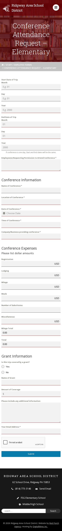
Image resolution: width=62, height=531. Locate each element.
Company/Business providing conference (21, 232)
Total (3, 340)
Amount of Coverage (10, 389)
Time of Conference (11, 220)
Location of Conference (13, 197)
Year (3, 105)
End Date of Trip (8, 117)
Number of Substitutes (12, 305)
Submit (31, 453)
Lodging (5, 271)
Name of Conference (11, 186)
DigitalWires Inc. (40, 526)
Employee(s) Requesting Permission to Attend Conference (28, 158)
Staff (9, 64)
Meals (4, 294)
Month (4, 82)
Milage (4, 282)
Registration (7, 259)
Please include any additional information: (21, 401)
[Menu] (56, 7)
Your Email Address (11, 427)
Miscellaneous (8, 317)
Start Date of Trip (9, 80)
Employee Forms (23, 64)
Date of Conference (11, 209)
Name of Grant (8, 378)
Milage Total (7, 328)
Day (3, 94)
